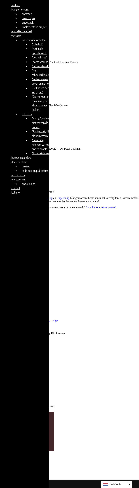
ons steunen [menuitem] (18, 179)
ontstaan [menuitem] (27, 14)
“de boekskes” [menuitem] (39, 57)
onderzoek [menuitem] (27, 22)
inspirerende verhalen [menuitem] (34, 40)
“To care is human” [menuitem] (42, 153)
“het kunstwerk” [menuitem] (40, 66)
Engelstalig (63, 198)
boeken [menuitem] (26, 166)
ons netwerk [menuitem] (18, 175)
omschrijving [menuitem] (29, 18)
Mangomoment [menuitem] (20, 9)
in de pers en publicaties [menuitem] (35, 170)
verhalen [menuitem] (16, 35)
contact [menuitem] (15, 188)
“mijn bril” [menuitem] (37, 44)
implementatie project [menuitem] (34, 27)
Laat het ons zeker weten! (101, 207)
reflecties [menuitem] (27, 114)
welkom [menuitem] (15, 5)
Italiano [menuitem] (15, 192)
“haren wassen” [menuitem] (40, 62)
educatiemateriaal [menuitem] (21, 31)
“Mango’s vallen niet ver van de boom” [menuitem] (40, 123)
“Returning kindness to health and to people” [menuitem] (42, 144)
